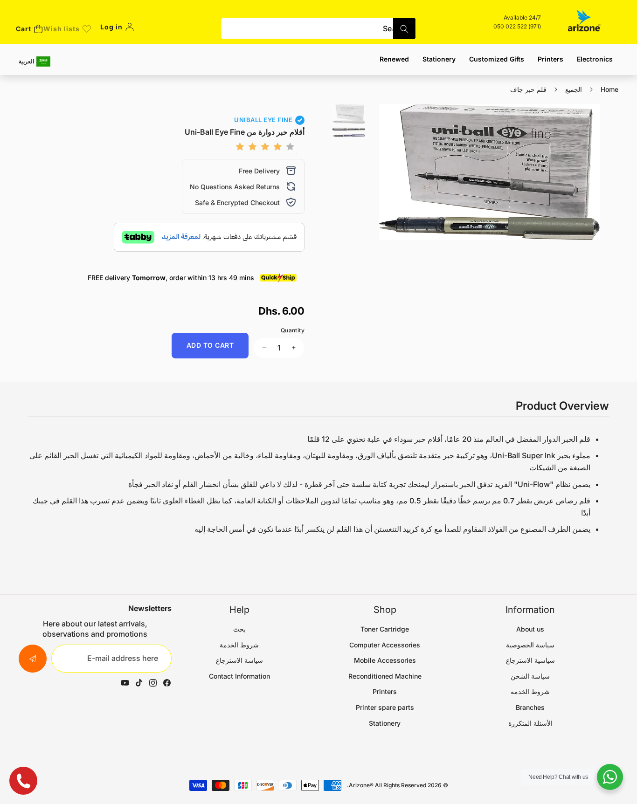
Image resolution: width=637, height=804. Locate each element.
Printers (385, 691)
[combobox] (318, 28)
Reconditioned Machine (385, 676)
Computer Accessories (384, 645)
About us (530, 629)
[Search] (404, 28)
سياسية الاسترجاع (530, 660)
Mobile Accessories (385, 660)
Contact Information (239, 676)
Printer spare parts (385, 707)
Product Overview (562, 405)
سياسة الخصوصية (530, 645)
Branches (530, 707)
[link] (67, 29)
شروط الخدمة (530, 691)
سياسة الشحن (530, 676)
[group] (348, 114)
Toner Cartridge (384, 629)
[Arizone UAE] (584, 22)
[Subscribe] (33, 659)
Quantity (293, 330)
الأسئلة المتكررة (530, 723)
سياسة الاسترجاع (239, 660)
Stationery (385, 723)
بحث (239, 629)
